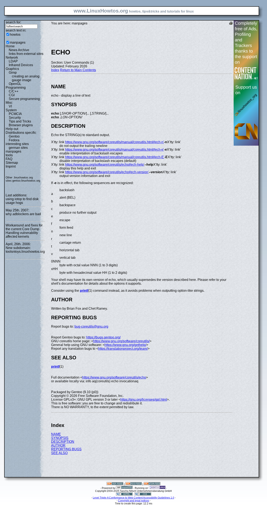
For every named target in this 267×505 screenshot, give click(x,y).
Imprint (11, 166)
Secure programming (24, 99)
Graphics (12, 69)
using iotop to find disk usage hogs (22, 201)
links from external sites (26, 54)
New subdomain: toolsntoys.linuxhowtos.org (25, 249)
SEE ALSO (59, 453)
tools (9, 155)
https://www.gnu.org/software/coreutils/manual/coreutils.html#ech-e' (114, 149)
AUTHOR (58, 445)
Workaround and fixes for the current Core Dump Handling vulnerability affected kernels (24, 230)
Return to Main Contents (78, 70)
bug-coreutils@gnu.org (91, 326)
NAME (56, 434)
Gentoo (14, 136)
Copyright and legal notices (133, 500)
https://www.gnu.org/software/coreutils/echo (114, 377)
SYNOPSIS (59, 438)
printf (84, 290)
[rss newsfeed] (133, 484)
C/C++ (13, 91)
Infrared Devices (21, 65)
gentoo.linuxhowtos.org (26, 180)
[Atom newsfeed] (152, 484)
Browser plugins (21, 125)
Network (12, 57)
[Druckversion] (231, 23)
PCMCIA (15, 114)
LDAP (13, 61)
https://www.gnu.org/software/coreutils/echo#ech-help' (104, 164)
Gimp (13, 72)
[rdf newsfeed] (115, 484)
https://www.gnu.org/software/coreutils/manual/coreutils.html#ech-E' (114, 157)
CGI (12, 95)
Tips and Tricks (20, 121)
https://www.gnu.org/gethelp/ (125, 345)
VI (10, 106)
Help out (12, 129)
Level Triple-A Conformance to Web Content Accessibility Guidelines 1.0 (133, 497)
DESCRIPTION (62, 441)
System (11, 110)
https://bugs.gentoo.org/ (103, 337)
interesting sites (17, 144)
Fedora (14, 140)
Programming (16, 87)
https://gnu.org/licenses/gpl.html (143, 399)
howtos (15, 34)
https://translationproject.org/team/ (123, 348)
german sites (18, 147)
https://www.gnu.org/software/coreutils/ (121, 341)
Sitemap (12, 162)
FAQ (9, 159)
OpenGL (15, 84)
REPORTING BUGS (66, 449)
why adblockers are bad (23, 214)
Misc (9, 102)
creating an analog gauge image (25, 78)
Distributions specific (21, 132)
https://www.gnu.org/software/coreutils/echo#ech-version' (107, 172)
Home (10, 46)
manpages (17, 42)
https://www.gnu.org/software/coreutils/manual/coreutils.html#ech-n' (114, 142)
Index (55, 70)
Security (15, 117)
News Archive (19, 50)
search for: (13, 22)
